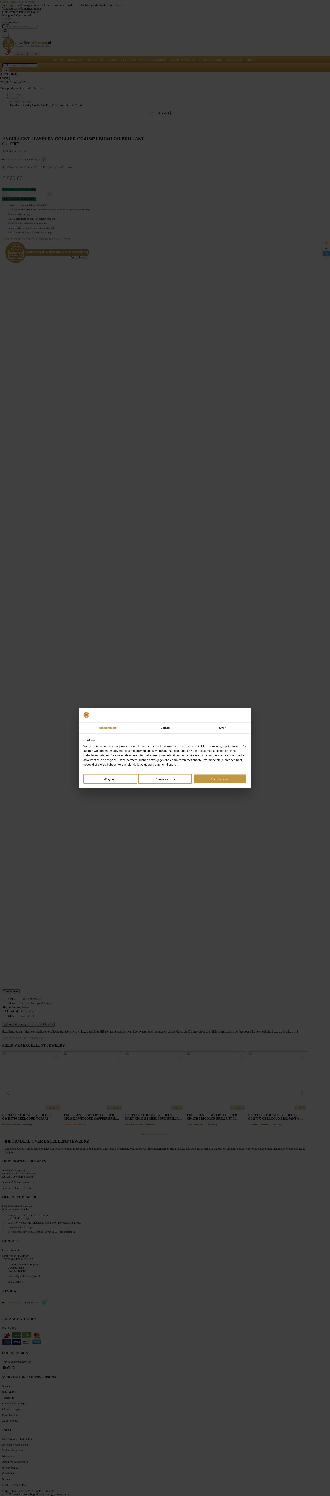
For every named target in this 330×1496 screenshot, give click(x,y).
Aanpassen (162, 779)
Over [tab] (222, 727)
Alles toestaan (219, 779)
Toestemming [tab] (108, 727)
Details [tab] (165, 727)
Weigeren (110, 779)
